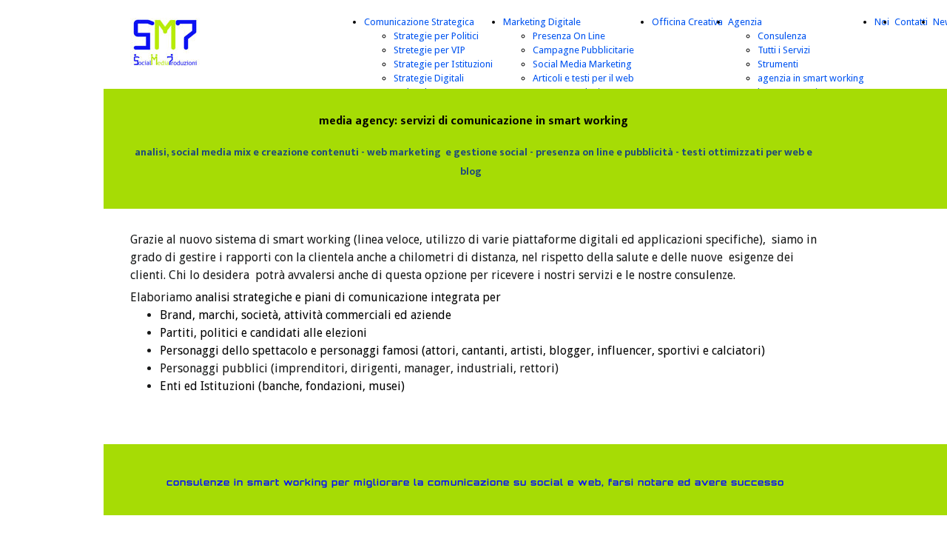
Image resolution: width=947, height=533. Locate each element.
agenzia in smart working (811, 78)
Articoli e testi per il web (583, 78)
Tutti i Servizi (784, 50)
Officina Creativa (687, 21)
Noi (881, 21)
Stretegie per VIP (429, 50)
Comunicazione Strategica (419, 21)
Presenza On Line (569, 35)
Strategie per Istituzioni (443, 64)
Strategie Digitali (429, 78)
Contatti (911, 21)
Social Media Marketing (582, 64)
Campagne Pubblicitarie (583, 50)
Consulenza (782, 35)
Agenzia (745, 21)
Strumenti (778, 64)
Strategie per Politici (436, 35)
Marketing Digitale (542, 21)
